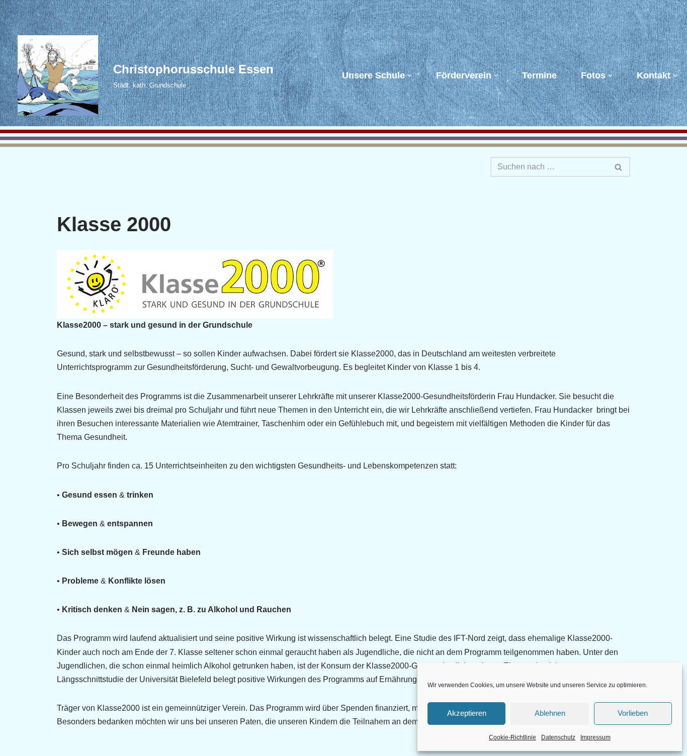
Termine (539, 75)
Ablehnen (550, 713)
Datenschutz (558, 737)
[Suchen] (619, 167)
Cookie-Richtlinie (512, 737)
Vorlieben (633, 713)
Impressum (595, 737)
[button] (409, 75)
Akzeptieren (466, 713)
